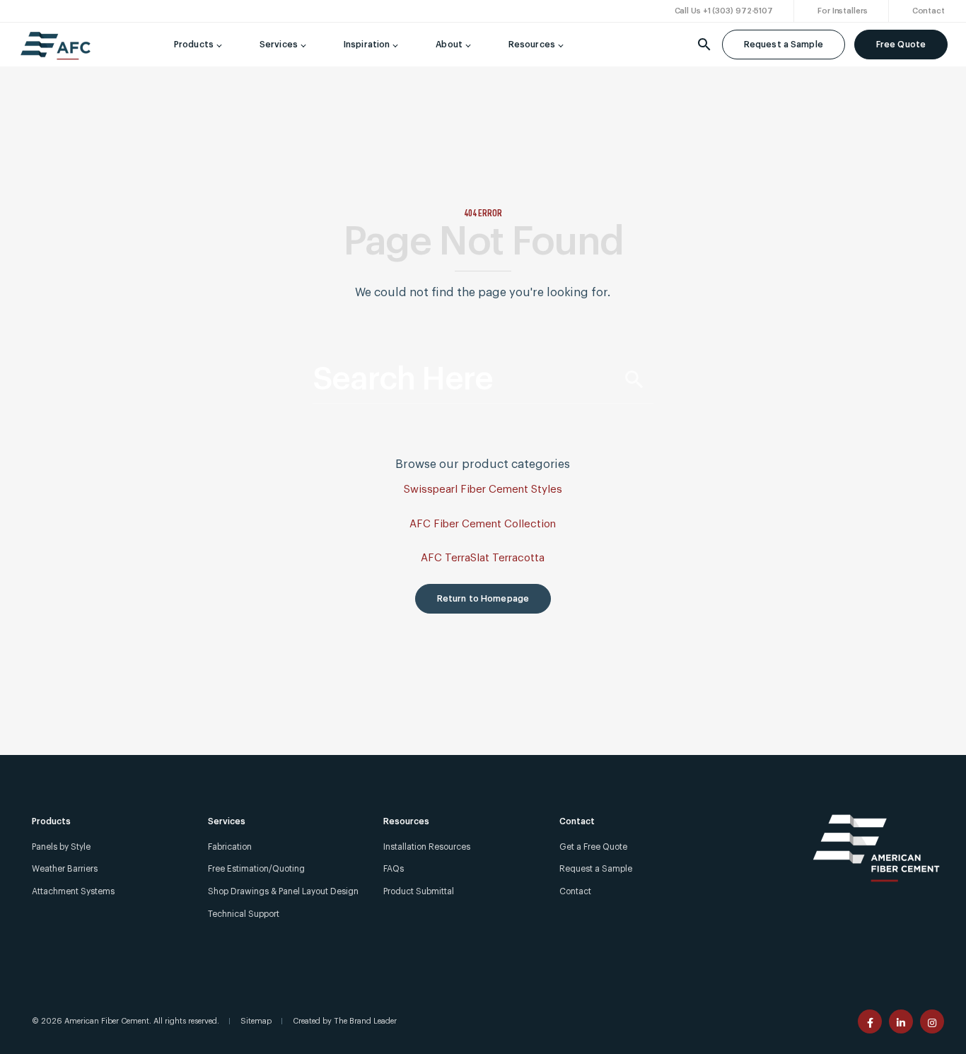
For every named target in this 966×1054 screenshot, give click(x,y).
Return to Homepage (483, 599)
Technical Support (243, 914)
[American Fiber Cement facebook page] (870, 1021)
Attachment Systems (73, 891)
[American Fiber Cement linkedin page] (901, 1021)
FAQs (393, 869)
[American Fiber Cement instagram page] (932, 1021)
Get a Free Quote (593, 847)
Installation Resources (426, 847)
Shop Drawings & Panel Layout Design (283, 891)
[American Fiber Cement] (55, 52)
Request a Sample (783, 44)
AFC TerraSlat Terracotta (483, 558)
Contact (575, 891)
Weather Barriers (65, 869)
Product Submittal (418, 891)
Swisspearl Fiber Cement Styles (483, 489)
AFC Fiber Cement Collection (482, 524)
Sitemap (256, 1021)
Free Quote (901, 44)
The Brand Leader (365, 1021)
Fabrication (230, 847)
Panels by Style (61, 847)
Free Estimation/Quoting (256, 869)
